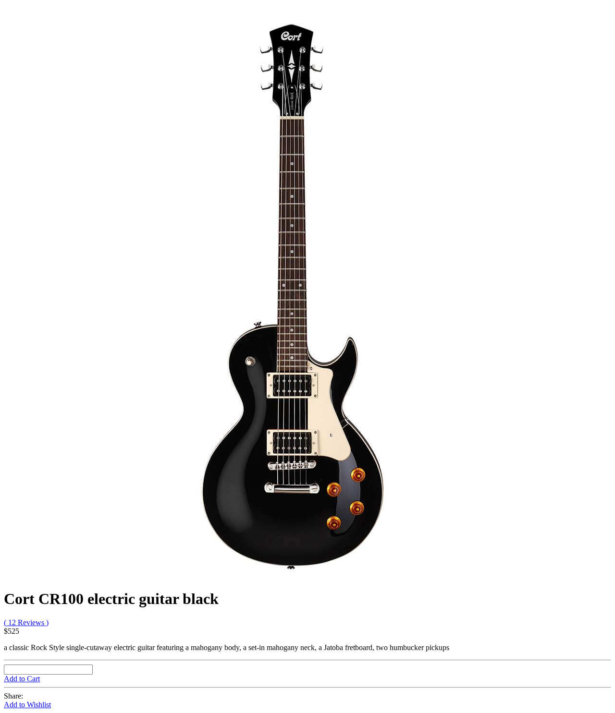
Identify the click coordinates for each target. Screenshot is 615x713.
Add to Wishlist (27, 705)
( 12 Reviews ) (26, 622)
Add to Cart (22, 679)
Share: (13, 696)
